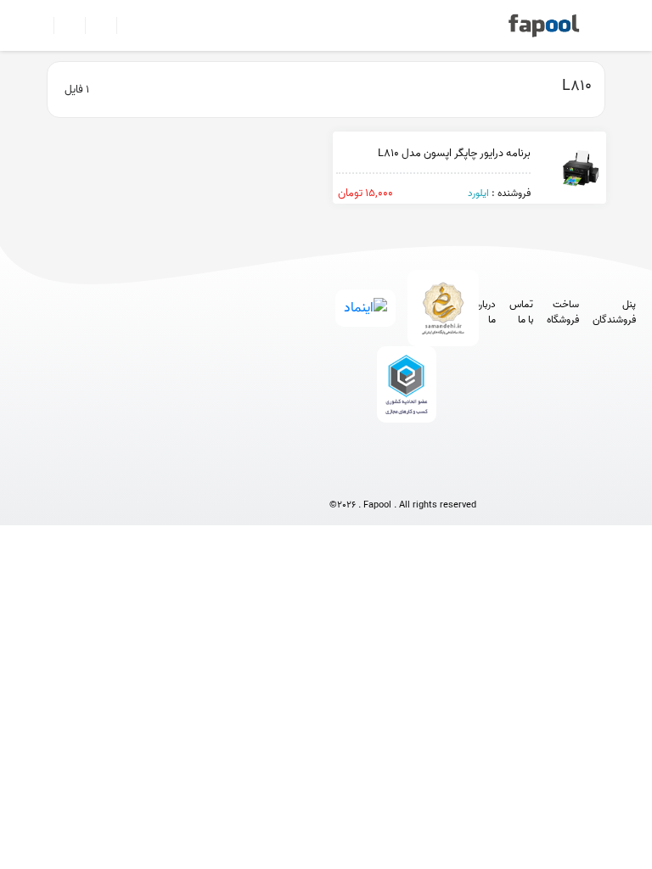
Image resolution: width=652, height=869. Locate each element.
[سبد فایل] (40, 25)
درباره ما (485, 312)
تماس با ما (521, 312)
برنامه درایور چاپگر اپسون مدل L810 (454, 153)
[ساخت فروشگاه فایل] (94, 25)
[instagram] (402, 476)
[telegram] (371, 476)
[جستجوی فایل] (125, 25)
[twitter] (434, 476)
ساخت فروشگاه (563, 312)
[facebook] (340, 476)
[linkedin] (465, 476)
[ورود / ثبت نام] (62, 25)
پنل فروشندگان (614, 312)
